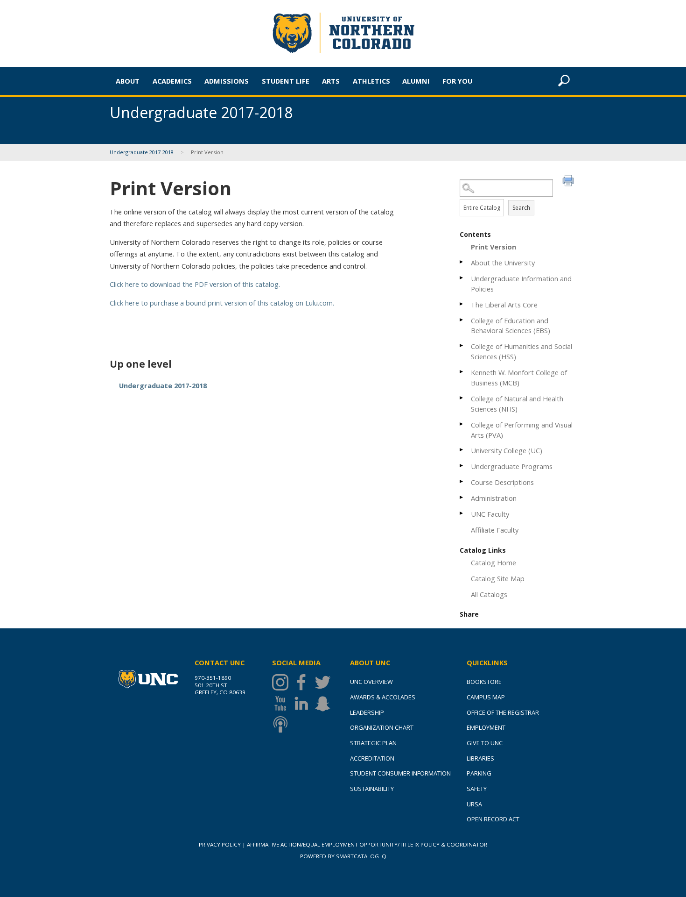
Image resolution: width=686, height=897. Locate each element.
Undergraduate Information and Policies (521, 283)
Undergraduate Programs (512, 466)
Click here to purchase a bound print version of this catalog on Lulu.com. (222, 302)
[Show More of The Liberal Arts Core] (462, 304)
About (128, 80)
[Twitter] (325, 682)
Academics (172, 80)
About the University (503, 262)
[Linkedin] (303, 703)
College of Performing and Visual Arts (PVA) (522, 430)
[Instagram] (282, 682)
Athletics (371, 80)
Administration (494, 498)
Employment (486, 727)
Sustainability (372, 788)
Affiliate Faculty (494, 529)
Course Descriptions (502, 482)
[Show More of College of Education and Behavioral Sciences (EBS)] (462, 320)
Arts (331, 80)
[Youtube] (282, 703)
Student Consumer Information (400, 773)
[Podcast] (282, 724)
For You (457, 80)
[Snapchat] (325, 703)
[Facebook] (303, 682)
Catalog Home (493, 562)
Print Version (493, 246)
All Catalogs (489, 594)
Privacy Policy (220, 844)
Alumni (416, 80)
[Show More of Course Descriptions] (462, 481)
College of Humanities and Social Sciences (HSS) (521, 351)
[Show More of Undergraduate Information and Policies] (462, 278)
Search (521, 208)
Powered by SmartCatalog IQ (343, 856)
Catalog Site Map (498, 578)
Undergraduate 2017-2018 (142, 152)
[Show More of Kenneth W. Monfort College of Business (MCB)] (462, 372)
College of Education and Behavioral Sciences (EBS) (510, 325)
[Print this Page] (569, 182)
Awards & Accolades (382, 697)
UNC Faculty (490, 514)
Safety (477, 788)
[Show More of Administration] (462, 497)
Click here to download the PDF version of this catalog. (195, 284)
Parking (479, 773)
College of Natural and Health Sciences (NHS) (517, 403)
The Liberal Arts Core (504, 304)
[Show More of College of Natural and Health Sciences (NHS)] (462, 398)
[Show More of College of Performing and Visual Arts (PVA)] (462, 424)
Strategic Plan (373, 743)
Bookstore (484, 681)
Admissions (226, 80)
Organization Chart (381, 727)
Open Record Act (493, 819)
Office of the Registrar (503, 712)
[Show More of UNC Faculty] (462, 513)
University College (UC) (506, 450)
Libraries (480, 758)
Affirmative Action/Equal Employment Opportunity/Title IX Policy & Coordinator (367, 844)
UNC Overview (371, 681)
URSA (474, 804)
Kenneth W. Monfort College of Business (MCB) (519, 377)
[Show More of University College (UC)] (462, 450)
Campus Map (486, 697)
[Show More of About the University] (462, 262)
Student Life (285, 80)
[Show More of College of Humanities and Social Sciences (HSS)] (462, 345)
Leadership (367, 712)
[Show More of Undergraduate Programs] (462, 465)
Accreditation (372, 758)
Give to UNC (485, 743)
